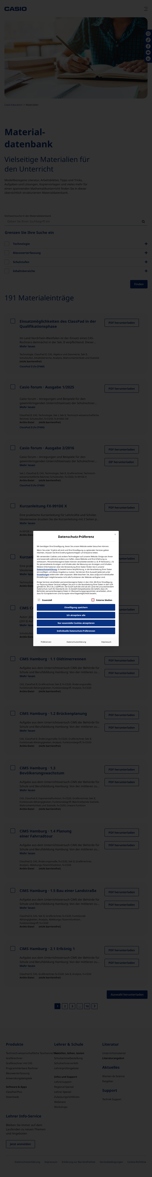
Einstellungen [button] (43, 574)
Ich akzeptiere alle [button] (76, 615)
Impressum (106, 642)
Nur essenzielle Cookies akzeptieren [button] (76, 623)
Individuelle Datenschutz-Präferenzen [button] (76, 630)
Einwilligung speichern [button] (76, 607)
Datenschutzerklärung (47, 569)
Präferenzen (46, 642)
